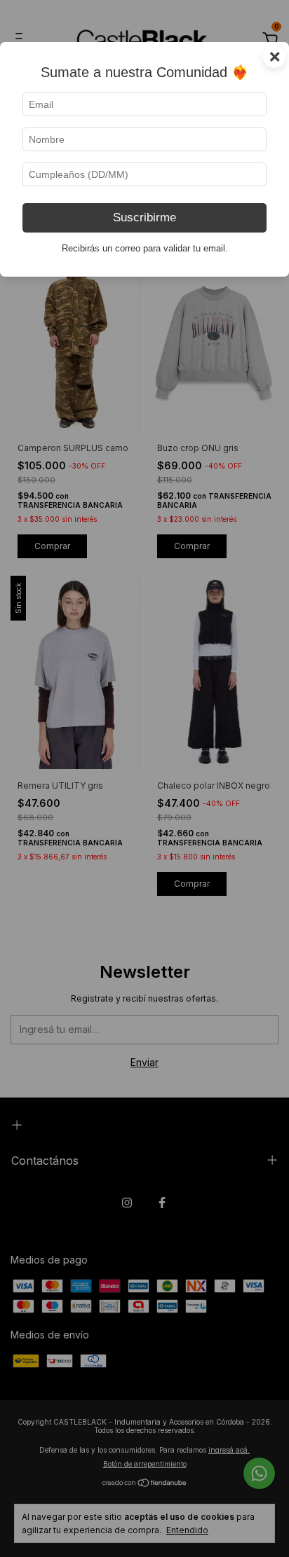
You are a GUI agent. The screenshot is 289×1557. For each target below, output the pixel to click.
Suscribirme (144, 217)
